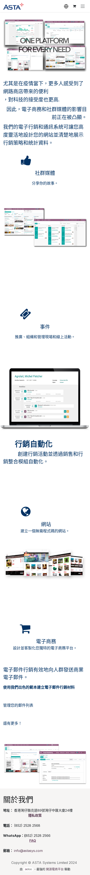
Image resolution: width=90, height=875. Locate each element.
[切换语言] (66, 6)
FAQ (32, 840)
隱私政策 (35, 815)
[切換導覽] (82, 6)
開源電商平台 (55, 869)
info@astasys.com (28, 851)
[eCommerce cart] (74, 6)
